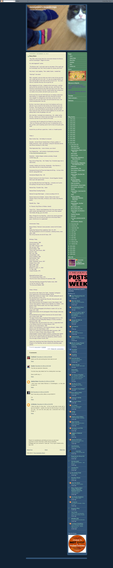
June (72, 234)
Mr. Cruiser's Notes (76, 401)
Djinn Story (72, 60)
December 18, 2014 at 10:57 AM (43, 366)
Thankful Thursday (75, 214)
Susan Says (74, 331)
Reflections (73, 166)
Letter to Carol (74, 155)
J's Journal (74, 502)
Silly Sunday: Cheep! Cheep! (78, 170)
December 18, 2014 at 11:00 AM (46, 381)
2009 (71, 254)
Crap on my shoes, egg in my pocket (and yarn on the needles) (78, 314)
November (74, 224)
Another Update (75, 371)
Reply (32, 361)
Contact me (72, 66)
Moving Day (74, 469)
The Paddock (74, 326)
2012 (71, 248)
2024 (71, 123)
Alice (71, 64)
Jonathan (72, 62)
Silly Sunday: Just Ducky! (77, 187)
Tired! (72, 194)
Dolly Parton (74, 322)
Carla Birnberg (75, 446)
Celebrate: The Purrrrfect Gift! (77, 452)
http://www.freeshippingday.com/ (38, 153)
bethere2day (74, 369)
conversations (60, 349)
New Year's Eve (75, 146)
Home (46, 449)
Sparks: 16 (73, 479)
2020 (71, 130)
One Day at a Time (76, 383)
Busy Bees (73, 177)
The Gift (73, 413)
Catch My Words (75, 358)
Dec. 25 (39, 212)
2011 (71, 250)
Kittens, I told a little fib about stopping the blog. (77, 424)
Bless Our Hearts (75, 301)
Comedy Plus (74, 467)
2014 (71, 142)
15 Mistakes (74, 350)
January (73, 243)
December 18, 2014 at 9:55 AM (44, 356)
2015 (71, 140)
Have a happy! (74, 161)
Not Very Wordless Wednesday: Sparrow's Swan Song (77, 198)
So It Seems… (74, 457)
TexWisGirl (34, 356)
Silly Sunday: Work (75, 206)
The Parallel (74, 429)
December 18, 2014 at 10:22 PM (45, 404)
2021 (71, 128)
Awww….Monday (75, 297)
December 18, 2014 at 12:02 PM (41, 392)
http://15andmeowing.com (78, 295)
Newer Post (30, 449)
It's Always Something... (77, 523)
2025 (71, 121)
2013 (71, 246)
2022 (71, 127)
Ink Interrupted (75, 461)
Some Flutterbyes (75, 393)
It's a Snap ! (74, 405)
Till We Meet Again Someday (77, 418)
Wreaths (73, 189)
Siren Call (73, 216)
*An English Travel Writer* (78, 389)
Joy (72, 327)
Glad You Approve (75, 183)
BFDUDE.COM (75, 518)
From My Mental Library (77, 307)
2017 (71, 136)
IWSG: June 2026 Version (77, 332)
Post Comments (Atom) (39, 453)
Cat (32, 392)
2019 (71, 132)
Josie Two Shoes (75, 482)
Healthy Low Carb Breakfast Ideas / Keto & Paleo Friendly (77, 514)
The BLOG (74, 354)
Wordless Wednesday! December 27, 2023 (76, 407)
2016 (71, 138)
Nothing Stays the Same (76, 385)
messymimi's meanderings (43, 7)
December (74, 144)
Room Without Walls (76, 392)
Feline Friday (73, 58)
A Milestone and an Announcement (75, 492)
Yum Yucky (74, 512)
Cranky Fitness (75, 336)
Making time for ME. (75, 447)
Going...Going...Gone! (76, 498)
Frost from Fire (74, 474)
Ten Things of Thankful (77, 374)
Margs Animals (75, 421)
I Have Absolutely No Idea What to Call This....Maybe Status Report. (77, 526)
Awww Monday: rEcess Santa (78, 185)
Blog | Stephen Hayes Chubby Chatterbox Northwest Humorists (76, 489)
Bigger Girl (53, 349)
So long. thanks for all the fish (78, 519)
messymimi (80, 260)
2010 (71, 252)
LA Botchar (34, 404)
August (73, 230)
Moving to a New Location (77, 484)
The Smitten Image (76, 472)
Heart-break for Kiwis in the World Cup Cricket (77, 441)
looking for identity (76, 397)
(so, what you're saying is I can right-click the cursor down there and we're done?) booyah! (78, 378)
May (72, 235)
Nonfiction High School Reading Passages (76, 360)
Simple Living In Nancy (77, 416)
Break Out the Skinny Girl (77, 456)
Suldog (73, 411)
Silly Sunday (74, 153)
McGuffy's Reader (75, 477)
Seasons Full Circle (76, 439)
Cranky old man (75, 364)
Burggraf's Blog (75, 508)
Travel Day (73, 345)
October (73, 226)
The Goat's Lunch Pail (77, 428)
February (73, 241)
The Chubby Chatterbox (77, 497)
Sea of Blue (74, 172)
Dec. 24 (36, 157)
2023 (71, 125)
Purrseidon (74, 349)
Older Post (62, 449)
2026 (71, 119)
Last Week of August (75, 308)
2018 (71, 134)
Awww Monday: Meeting (77, 221)
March (73, 239)
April (72, 237)
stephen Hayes (34, 381)
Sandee (33, 366)
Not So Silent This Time (76, 208)
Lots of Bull (73, 201)
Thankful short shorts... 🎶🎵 (77, 316)
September (74, 228)
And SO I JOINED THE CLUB (77, 366)
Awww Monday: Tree (76, 168)
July (72, 232)
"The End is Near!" (75, 148)
